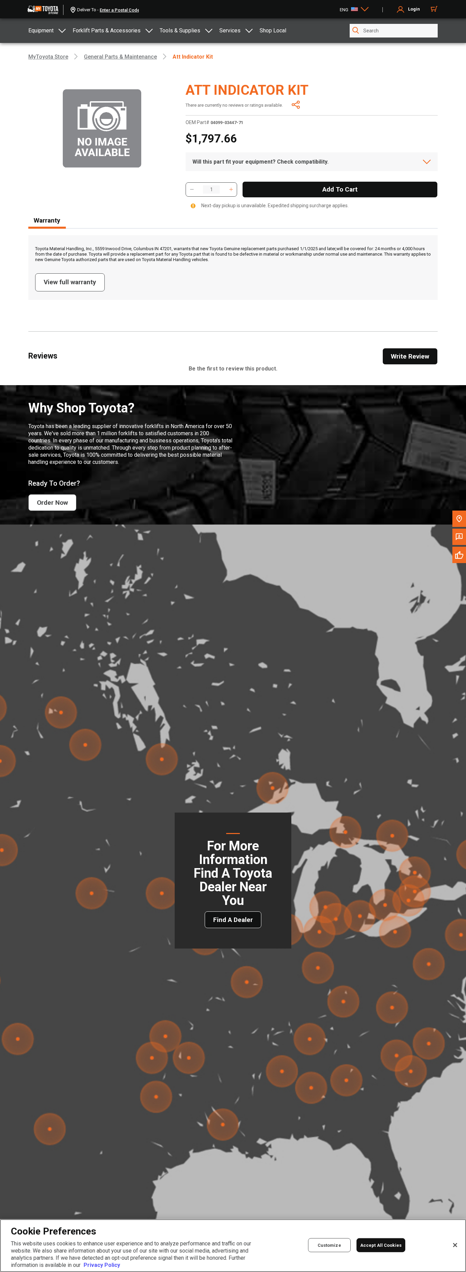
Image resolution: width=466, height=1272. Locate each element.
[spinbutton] (211, 189)
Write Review (410, 356)
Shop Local (273, 30)
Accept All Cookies (381, 1244)
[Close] (455, 1245)
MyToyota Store (48, 57)
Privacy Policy (102, 1265)
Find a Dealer (233, 920)
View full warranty (70, 282)
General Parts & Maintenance (120, 57)
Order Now (52, 502)
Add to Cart (340, 189)
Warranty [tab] (47, 220)
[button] (191, 189)
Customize (329, 1244)
